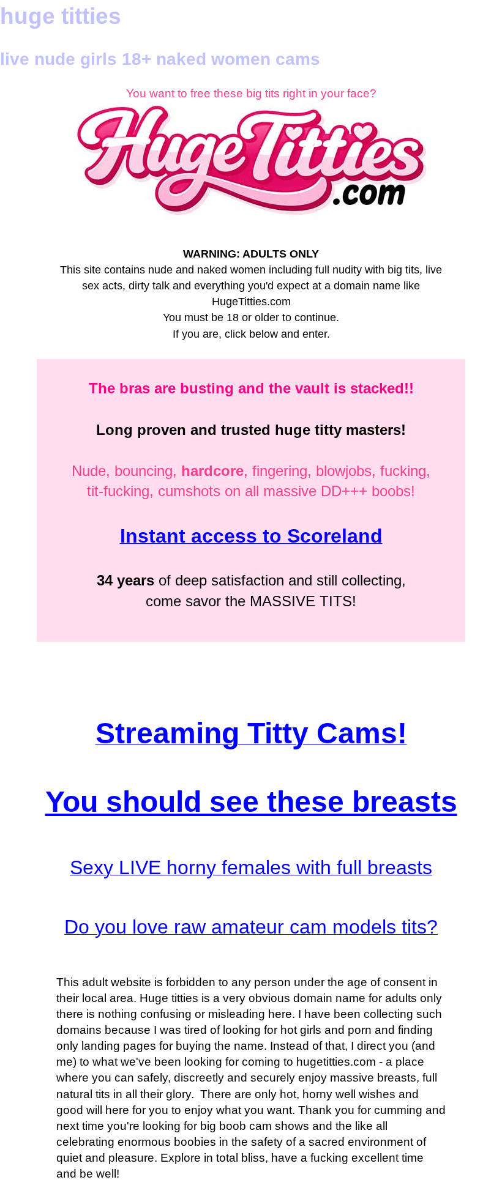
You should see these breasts (251, 801)
